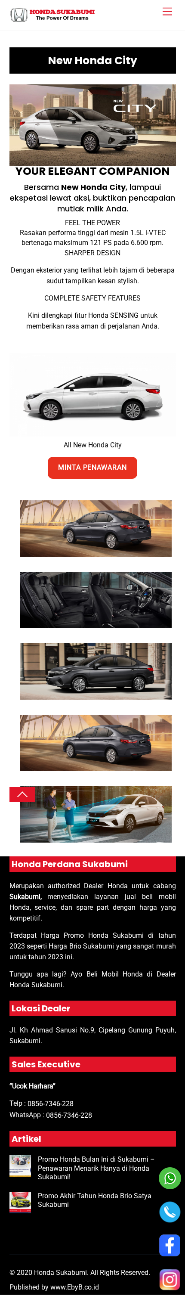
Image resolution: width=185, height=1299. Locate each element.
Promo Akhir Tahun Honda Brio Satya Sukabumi (94, 1200)
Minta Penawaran (92, 467)
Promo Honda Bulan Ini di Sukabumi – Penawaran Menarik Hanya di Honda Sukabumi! (96, 1168)
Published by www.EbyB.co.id (54, 1287)
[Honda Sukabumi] (52, 20)
